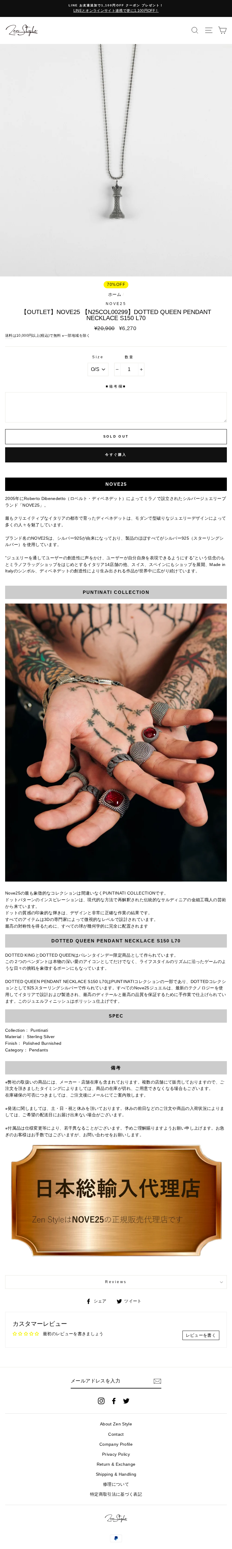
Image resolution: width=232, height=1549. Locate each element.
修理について (116, 1484)
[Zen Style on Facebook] (114, 1401)
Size (98, 357)
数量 (129, 357)
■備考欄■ (116, 386)
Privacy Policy (116, 1454)
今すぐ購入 (116, 454)
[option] (116, 8)
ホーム (114, 294)
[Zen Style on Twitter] (126, 1401)
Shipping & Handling (116, 1474)
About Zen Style (116, 1424)
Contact (116, 1434)
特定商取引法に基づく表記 (116, 1494)
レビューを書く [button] (201, 1335)
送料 (9, 335)
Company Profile (116, 1444)
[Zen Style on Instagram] (101, 1401)
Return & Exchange (116, 1464)
